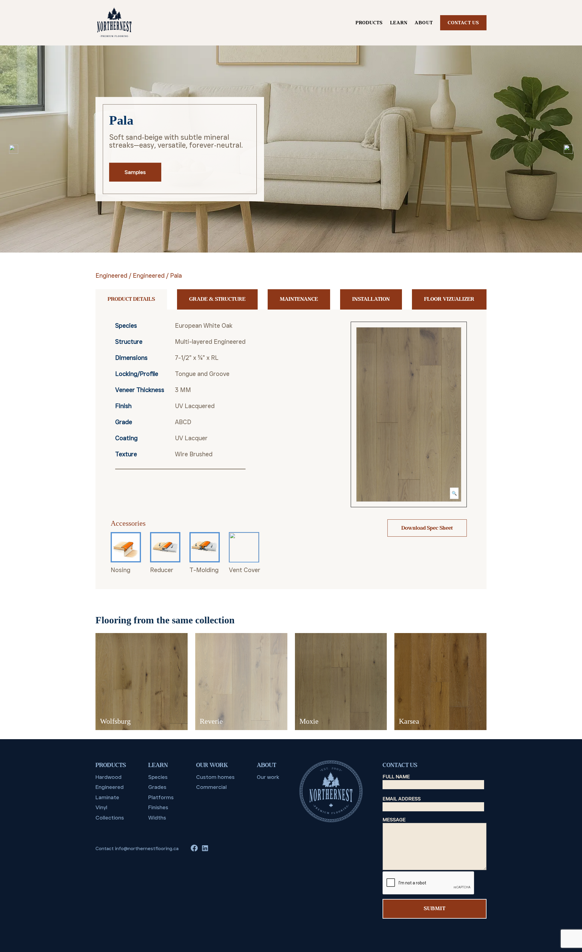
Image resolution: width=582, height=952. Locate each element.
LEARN (399, 23)
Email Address (402, 799)
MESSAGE (394, 820)
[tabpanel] (291, 149)
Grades (157, 787)
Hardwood (108, 777)
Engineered (111, 275)
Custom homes (215, 777)
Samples (135, 172)
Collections (109, 817)
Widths (157, 817)
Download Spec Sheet (427, 528)
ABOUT (424, 23)
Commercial (211, 787)
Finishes (158, 807)
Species (158, 777)
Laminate (107, 797)
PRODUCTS (369, 23)
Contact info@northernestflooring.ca (137, 848)
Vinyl (101, 807)
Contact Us (463, 23)
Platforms (161, 797)
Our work (268, 777)
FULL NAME (396, 776)
